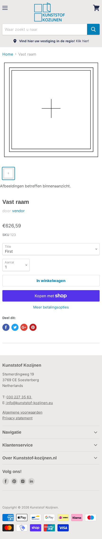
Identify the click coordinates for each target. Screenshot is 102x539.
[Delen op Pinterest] (33, 327)
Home (7, 54)
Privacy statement (17, 418)
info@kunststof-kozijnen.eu (29, 402)
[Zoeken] (93, 29)
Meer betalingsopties (51, 307)
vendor (18, 210)
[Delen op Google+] (24, 327)
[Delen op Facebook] (5, 327)
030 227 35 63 (19, 397)
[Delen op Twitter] (15, 327)
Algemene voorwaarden (22, 412)
